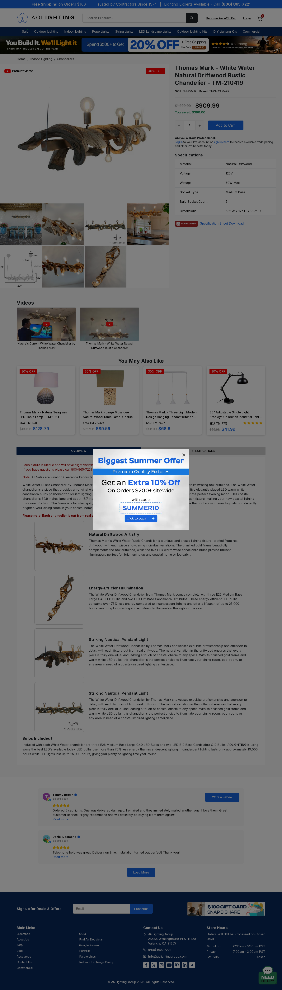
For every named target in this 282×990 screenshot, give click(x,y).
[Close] (184, 455)
